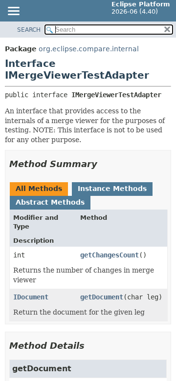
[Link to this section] (104, 164)
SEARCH (29, 29)
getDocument (101, 297)
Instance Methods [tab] (112, 188)
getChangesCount (109, 255)
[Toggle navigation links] (13, 12)
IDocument (30, 297)
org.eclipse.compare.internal (89, 49)
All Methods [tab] (39, 188)
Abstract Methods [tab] (50, 202)
